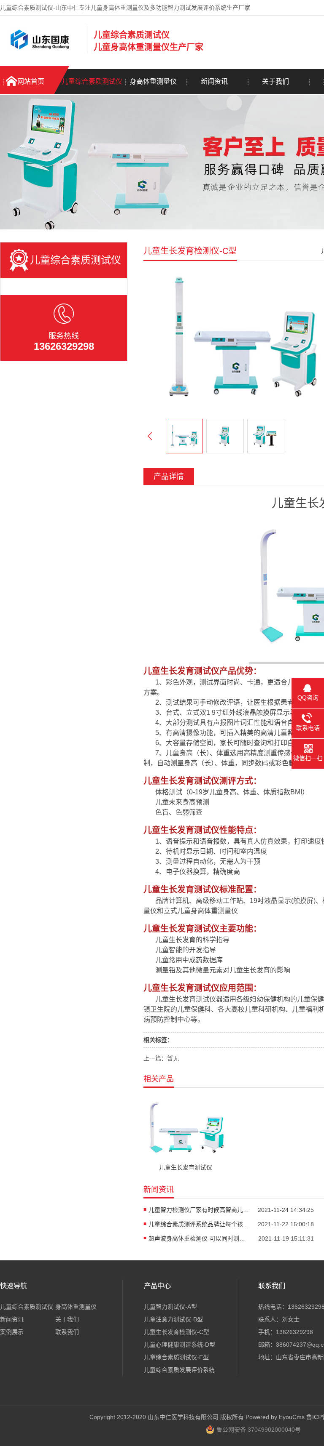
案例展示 (12, 1332)
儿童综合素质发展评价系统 (179, 1369)
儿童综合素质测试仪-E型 (176, 1357)
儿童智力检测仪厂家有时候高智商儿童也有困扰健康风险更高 (199, 1209)
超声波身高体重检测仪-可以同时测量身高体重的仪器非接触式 (199, 1238)
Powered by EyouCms (274, 1417)
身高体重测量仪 (153, 81)
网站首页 (30, 81)
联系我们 (67, 1332)
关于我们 (275, 81)
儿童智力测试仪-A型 (170, 1306)
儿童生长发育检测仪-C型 (176, 1332)
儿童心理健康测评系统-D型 (179, 1344)
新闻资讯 (214, 81)
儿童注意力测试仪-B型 (173, 1319)
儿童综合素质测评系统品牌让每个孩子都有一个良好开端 (199, 1224)
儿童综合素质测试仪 (92, 81)
